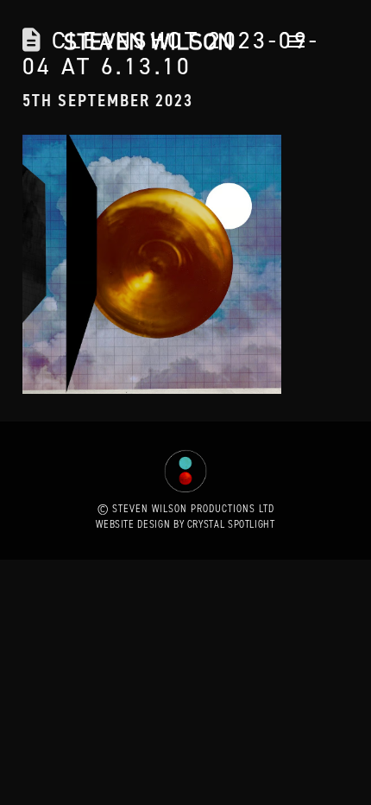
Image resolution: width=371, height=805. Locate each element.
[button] (291, 41)
